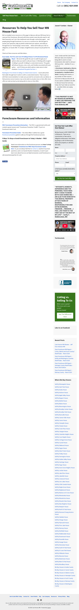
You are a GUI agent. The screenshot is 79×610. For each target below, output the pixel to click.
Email (67, 162)
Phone (57, 162)
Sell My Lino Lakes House (62, 482)
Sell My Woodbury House (62, 564)
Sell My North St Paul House (63, 509)
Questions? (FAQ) (45, 15)
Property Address (60, 156)
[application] (65, 113)
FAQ (40, 596)
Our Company (66, 2)
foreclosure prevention (8, 135)
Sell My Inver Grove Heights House (65, 468)
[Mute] (71, 118)
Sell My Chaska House (61, 426)
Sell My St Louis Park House (63, 550)
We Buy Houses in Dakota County (64, 573)
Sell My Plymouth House (62, 523)
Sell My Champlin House (62, 423)
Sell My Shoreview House (62, 545)
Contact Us (74, 2)
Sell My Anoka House (61, 390)
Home (59, 2)
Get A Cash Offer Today (29, 15)
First (56, 153)
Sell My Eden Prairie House (62, 451)
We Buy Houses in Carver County (64, 570)
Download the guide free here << (27, 69)
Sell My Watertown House (62, 559)
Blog (4, 20)
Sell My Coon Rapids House (62, 437)
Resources (54, 596)
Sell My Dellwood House (62, 445)
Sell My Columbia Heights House (64, 434)
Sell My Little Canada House (63, 484)
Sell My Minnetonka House (62, 496)
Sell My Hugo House (60, 465)
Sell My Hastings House (61, 462)
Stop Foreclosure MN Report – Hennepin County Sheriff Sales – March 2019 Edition (64, 365)
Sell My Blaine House (61, 404)
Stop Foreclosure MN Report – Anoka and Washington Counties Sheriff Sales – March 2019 (64, 358)
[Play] (57, 118)
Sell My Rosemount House (62, 537)
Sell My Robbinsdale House (62, 534)
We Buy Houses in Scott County (64, 578)
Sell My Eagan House (61, 448)
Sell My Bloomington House (63, 406)
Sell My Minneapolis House (62, 384)
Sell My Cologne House (61, 432)
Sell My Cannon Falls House (62, 418)
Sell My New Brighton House (63, 504)
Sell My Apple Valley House (62, 395)
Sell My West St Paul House (62, 562)
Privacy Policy (62, 596)
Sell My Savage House (61, 542)
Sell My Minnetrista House (62, 498)
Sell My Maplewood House (62, 490)
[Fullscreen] (73, 118)
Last (66, 153)
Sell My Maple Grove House (62, 487)
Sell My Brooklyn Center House (63, 409)
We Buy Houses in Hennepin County (65, 576)
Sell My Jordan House (61, 470)
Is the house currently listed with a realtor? (65, 170)
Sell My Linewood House (62, 479)
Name (56, 147)
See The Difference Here (65, 315)
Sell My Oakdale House (61, 517)
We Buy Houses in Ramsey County (64, 581)
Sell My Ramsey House (61, 528)
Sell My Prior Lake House (62, 525)
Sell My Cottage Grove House (63, 440)
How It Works (58, 15)
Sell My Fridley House (61, 454)
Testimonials (71, 15)
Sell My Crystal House (61, 443)
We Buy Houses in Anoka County (64, 567)
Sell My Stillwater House (62, 553)
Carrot (49, 608)
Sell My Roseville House (61, 539)
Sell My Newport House (61, 507)
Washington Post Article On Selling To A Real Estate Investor (19, 73)
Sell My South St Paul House (63, 548)
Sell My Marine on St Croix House (64, 493)
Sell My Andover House (61, 393)
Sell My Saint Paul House (62, 387)
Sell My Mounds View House (63, 501)
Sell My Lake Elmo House (62, 473)
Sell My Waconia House (61, 556)
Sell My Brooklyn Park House (63, 412)
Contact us (35, 149)
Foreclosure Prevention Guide (11, 133)
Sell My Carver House (61, 420)
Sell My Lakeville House (61, 476)
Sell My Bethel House (61, 401)
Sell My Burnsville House (62, 415)
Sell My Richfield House (61, 531)
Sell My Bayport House (61, 398)
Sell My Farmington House (62, 457)
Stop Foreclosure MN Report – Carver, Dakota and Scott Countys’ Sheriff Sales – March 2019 (65, 351)
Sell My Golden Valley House (63, 459)
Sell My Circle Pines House (62, 429)
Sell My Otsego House (61, 520)
